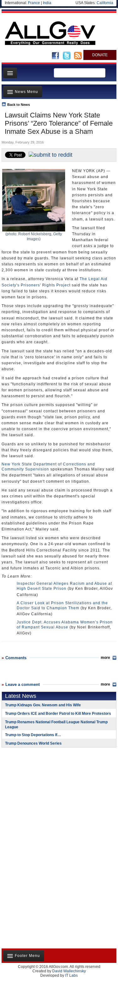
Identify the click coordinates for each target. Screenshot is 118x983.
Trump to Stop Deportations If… (33, 735)
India (47, 3)
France (34, 3)
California (105, 3)
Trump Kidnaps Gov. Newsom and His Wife (43, 705)
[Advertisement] (41, 793)
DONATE (100, 55)
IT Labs (71, 975)
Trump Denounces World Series (33, 743)
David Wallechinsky (69, 971)
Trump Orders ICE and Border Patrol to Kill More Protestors (58, 713)
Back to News (18, 104)
